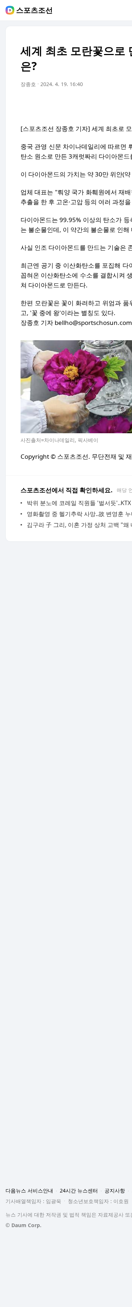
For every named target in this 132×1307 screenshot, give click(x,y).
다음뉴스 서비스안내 (29, 1190)
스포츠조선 (34, 10)
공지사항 (114, 1190)
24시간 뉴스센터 (79, 1190)
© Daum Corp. (23, 1225)
